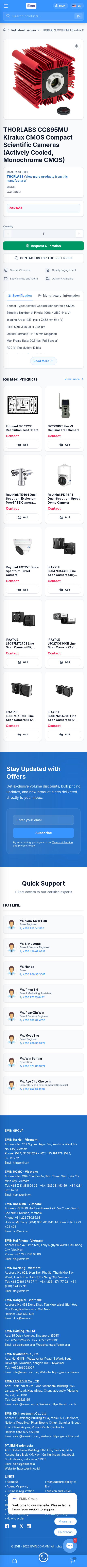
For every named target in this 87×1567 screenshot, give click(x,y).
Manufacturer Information (61, 295)
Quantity (8, 226)
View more (72, 379)
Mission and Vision (59, 1491)
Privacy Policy (26, 845)
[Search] (78, 16)
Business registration (20, 1491)
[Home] (4, 29)
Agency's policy (17, 1486)
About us (12, 1481)
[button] (43, 79)
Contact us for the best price (46, 258)
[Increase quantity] (79, 233)
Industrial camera (23, 30)
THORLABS (15, 176)
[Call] (43, 1561)
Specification (22, 295)
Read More (41, 361)
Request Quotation (46, 246)
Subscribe (43, 833)
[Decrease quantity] (8, 233)
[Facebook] (7, 1526)
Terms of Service (62, 842)
